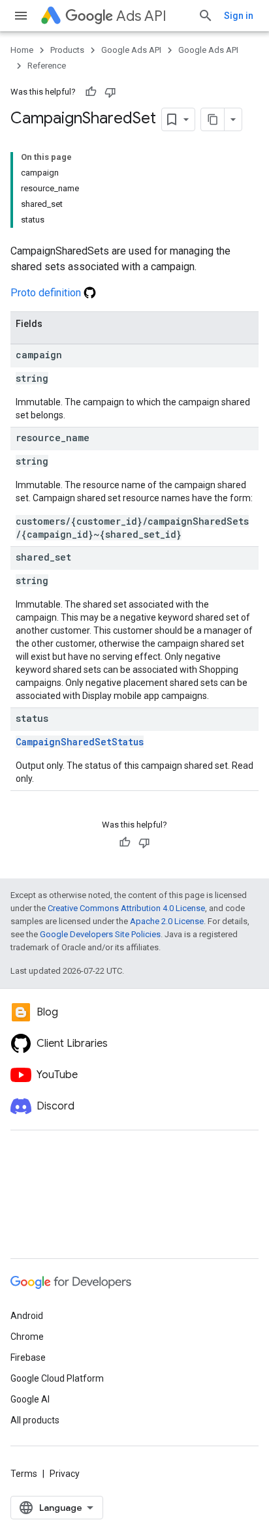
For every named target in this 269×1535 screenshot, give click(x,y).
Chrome (27, 1336)
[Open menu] (21, 15)
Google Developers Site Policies (100, 934)
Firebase (28, 1357)
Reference (46, 65)
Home (21, 50)
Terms (23, 1473)
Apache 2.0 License (167, 921)
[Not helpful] (110, 92)
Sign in (238, 15)
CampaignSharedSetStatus (80, 742)
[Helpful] (91, 92)
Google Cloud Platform (57, 1378)
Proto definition (47, 293)
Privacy (65, 1473)
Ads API (141, 16)
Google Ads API (131, 50)
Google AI (30, 1399)
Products (67, 50)
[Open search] (206, 15)
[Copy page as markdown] (213, 119)
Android (26, 1315)
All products (34, 1420)
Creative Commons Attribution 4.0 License (126, 908)
